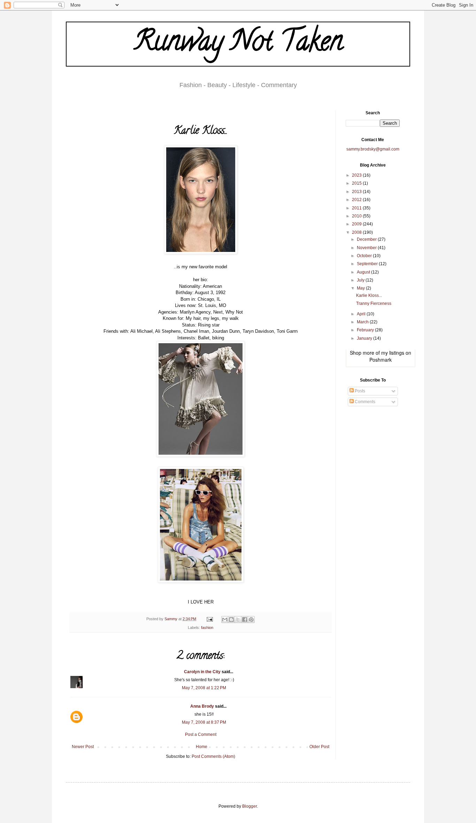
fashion (207, 627)
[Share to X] (238, 619)
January (365, 338)
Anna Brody (202, 706)
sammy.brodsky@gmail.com (372, 149)
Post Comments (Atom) (213, 756)
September (368, 263)
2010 (357, 216)
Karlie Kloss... (369, 295)
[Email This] (224, 619)
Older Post (319, 746)
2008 (357, 232)
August (364, 272)
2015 (357, 183)
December (367, 239)
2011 (357, 208)
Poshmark (380, 359)
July (361, 280)
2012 (357, 199)
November (367, 247)
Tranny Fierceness (373, 303)
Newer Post (83, 746)
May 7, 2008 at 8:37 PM (204, 722)
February (366, 330)
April (362, 313)
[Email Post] (209, 619)
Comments (364, 401)
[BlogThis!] (231, 619)
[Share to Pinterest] (251, 619)
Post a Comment (200, 734)
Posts (359, 391)
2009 (357, 224)
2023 (357, 175)
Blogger (249, 806)
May (361, 288)
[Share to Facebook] (244, 619)
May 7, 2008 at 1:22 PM (204, 687)
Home (201, 746)
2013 (357, 191)
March (363, 322)
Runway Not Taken (238, 44)
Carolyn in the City (202, 671)
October (365, 255)
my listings (392, 352)
